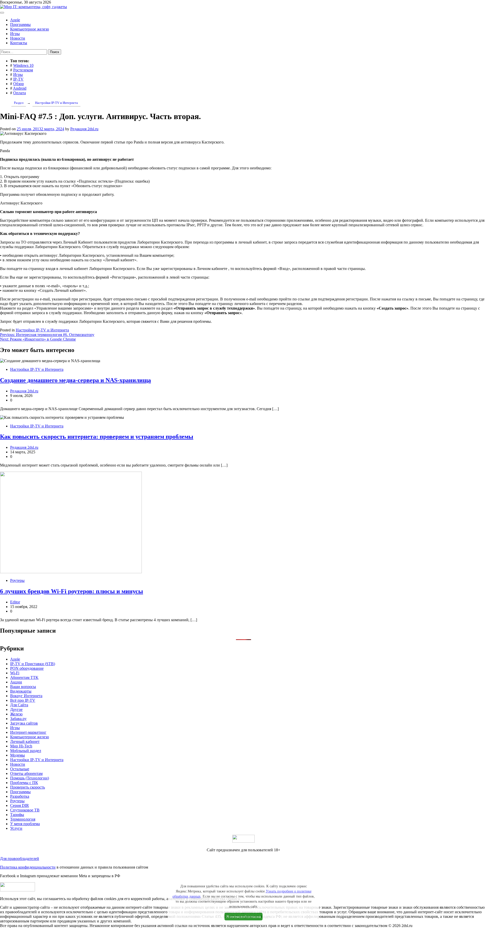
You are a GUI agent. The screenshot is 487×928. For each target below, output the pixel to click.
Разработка (19, 796)
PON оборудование (27, 668)
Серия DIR (19, 805)
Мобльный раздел (25, 750)
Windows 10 (23, 65)
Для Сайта (19, 705)
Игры (15, 33)
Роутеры (17, 580)
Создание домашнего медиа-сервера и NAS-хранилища (75, 380)
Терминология (22, 819)
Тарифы (17, 814)
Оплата (19, 93)
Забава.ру (18, 718)
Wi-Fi (14, 673)
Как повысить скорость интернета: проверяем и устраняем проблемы (96, 436)
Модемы (17, 755)
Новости (17, 38)
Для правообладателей (19, 858)
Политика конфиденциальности (28, 867)
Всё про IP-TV (22, 700)
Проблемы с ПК (24, 782)
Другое (16, 709)
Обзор (18, 84)
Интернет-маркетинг (28, 732)
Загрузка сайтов (24, 723)
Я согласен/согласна (243, 917)
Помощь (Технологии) (29, 778)
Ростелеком (23, 70)
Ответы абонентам (26, 773)
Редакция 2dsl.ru (84, 129)
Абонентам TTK (24, 677)
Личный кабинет (25, 741)
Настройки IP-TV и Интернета (42, 330)
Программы (20, 24)
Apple (15, 20)
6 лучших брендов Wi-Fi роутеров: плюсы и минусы (71, 591)
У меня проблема (25, 824)
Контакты (18, 43)
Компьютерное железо (29, 29)
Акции (16, 682)
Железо (16, 714)
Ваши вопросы (23, 686)
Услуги (16, 828)
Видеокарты (20, 691)
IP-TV (18, 79)
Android (19, 88)
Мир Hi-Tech (21, 746)
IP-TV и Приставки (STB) (32, 664)
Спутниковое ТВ (25, 810)
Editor (15, 602)
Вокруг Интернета (26, 696)
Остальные (19, 769)
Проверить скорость (27, 787)
